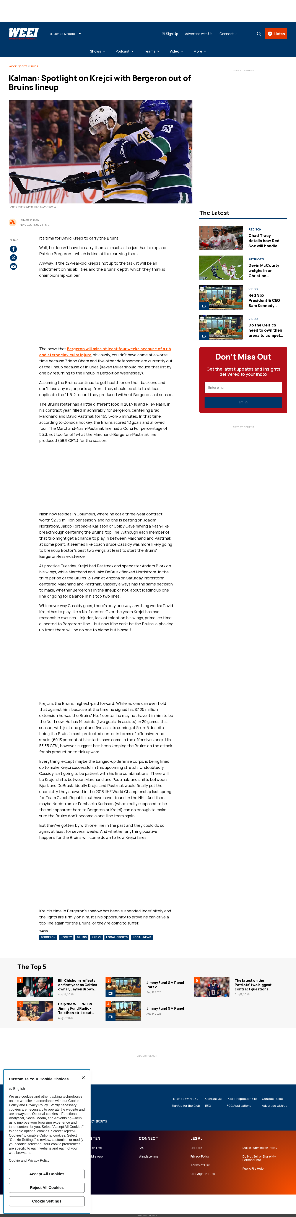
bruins (82, 937)
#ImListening (148, 1156)
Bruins (33, 66)
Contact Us (213, 1098)
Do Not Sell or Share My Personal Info (259, 1158)
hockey (66, 937)
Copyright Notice (202, 1173)
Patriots (256, 259)
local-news (142, 937)
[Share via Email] (13, 266)
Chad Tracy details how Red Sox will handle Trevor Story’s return (264, 246)
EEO (208, 1105)
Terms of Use (200, 1165)
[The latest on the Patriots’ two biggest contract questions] (211, 987)
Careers (196, 1148)
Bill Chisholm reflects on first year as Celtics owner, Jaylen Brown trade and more (77, 987)
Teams (149, 51)
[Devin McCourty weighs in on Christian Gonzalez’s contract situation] (221, 268)
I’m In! (243, 402)
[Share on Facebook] (13, 249)
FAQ (141, 1148)
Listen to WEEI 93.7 (185, 1098)
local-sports (117, 937)
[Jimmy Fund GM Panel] (123, 1011)
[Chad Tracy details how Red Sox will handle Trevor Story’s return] (221, 238)
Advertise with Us (199, 34)
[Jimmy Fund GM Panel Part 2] (123, 987)
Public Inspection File (242, 1098)
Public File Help (253, 1168)
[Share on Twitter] (13, 257)
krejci (96, 937)
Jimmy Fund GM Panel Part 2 (165, 984)
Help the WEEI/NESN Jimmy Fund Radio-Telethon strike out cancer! (75, 1010)
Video (174, 51)
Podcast (122, 51)
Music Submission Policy (259, 1148)
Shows (95, 51)
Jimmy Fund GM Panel (165, 1008)
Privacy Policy (199, 1156)
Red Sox (255, 229)
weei (12, 66)
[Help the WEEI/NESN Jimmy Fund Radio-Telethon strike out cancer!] (35, 1011)
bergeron (48, 937)
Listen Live (94, 1148)
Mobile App (95, 1156)
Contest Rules (272, 1098)
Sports (23, 66)
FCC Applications (239, 1105)
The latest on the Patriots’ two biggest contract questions (253, 985)
